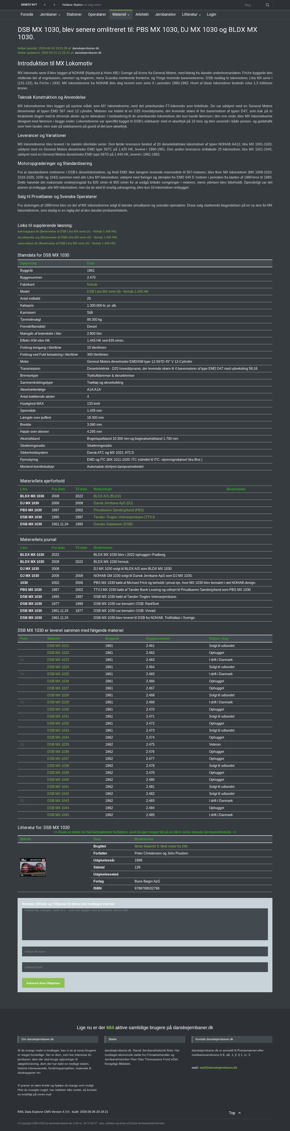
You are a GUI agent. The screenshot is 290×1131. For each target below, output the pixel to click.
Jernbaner (48, 14)
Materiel (119, 14)
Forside (27, 14)
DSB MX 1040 (58, 779)
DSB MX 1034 (58, 737)
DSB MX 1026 (58, 681)
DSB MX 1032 (58, 723)
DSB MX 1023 (58, 660)
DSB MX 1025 (58, 674)
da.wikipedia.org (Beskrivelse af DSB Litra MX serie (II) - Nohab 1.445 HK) (67, 237)
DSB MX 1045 (58, 815)
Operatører (97, 14)
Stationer (74, 14)
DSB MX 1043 (58, 800)
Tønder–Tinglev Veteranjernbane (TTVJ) (124, 517)
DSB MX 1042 (58, 793)
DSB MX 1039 (58, 772)
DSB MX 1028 (58, 695)
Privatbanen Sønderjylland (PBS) (119, 510)
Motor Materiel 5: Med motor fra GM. (161, 846)
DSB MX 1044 (58, 808)
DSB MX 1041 (58, 786)
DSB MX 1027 (58, 688)
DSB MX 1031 (58, 716)
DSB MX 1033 (58, 730)
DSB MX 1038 (58, 765)
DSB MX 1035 (58, 744)
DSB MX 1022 (58, 653)
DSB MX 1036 (58, 751)
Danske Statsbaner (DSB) (113, 524)
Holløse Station (72, 4)
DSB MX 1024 (58, 667)
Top (232, 1113)
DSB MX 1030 (58, 709)
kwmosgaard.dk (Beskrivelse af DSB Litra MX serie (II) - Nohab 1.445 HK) (67, 231)
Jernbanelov (165, 14)
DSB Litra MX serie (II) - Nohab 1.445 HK (118, 291)
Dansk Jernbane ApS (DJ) (113, 503)
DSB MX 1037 (58, 758)
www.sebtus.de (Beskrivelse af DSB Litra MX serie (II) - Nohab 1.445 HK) (66, 243)
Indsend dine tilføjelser (43, 983)
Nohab (92, 284)
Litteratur (189, 14)
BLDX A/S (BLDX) (107, 496)
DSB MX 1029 (58, 702)
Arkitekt (142, 14)
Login (211, 14)
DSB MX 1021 (58, 646)
